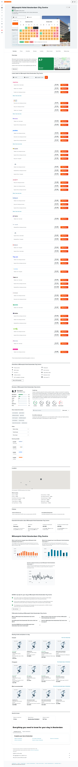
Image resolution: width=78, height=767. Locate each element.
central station (14, 420)
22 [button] (26, 36)
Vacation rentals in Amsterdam (37, 740)
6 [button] (20, 30)
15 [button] (26, 33)
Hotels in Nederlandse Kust (49, 763)
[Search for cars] (1, 10)
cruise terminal (21, 420)
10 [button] (31, 30)
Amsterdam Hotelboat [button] (60, 676)
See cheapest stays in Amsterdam (63, 661)
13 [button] (20, 33)
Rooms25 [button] (14, 652)
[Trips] (1, 27)
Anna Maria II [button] (29, 676)
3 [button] (31, 27)
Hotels (19, 763)
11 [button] (34, 30)
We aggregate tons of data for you (20, 755)
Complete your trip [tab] (17, 731)
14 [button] (23, 33)
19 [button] (37, 33)
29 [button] (26, 38)
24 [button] (31, 36)
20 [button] (20, 36)
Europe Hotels (23, 763)
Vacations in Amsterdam (54, 738)
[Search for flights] (1, 5)
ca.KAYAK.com (14, 763)
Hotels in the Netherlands (31, 763)
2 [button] (54, 27)
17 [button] (31, 33)
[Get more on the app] (1, 16)
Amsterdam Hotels (58, 763)
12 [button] (37, 30)
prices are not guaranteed (35, 750)
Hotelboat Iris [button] (29, 651)
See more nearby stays (66, 637)
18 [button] (34, 33)
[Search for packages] (1, 12)
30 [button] (28, 38)
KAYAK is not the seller (17, 753)
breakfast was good (22, 417)
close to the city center (16, 422)
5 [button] (43, 30)
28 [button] (23, 38)
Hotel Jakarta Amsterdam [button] (60, 651)
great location (21, 412)
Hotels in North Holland (40, 763)
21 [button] (23, 36)
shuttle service (24, 422)
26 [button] (37, 36)
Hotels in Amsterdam (18, 740)
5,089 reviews (21, 10)
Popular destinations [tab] (26, 731)
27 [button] (20, 38)
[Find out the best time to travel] (1, 24)
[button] (2, 2)
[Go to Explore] (1, 19)
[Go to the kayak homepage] (7, 1)
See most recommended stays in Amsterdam (61, 686)
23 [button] (28, 36)
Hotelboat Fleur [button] (59, 700)
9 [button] (54, 30)
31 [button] (57, 38)
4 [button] (34, 27)
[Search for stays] (1, 8)
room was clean (15, 412)
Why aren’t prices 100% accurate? (20, 757)
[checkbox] (17, 442)
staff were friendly (15, 415)
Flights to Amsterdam (18, 738)
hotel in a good (15, 417)
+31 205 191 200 (15, 13)
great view (22, 415)
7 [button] (23, 30)
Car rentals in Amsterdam (36, 738)
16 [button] (28, 33)
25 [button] (34, 36)
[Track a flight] (1, 21)
